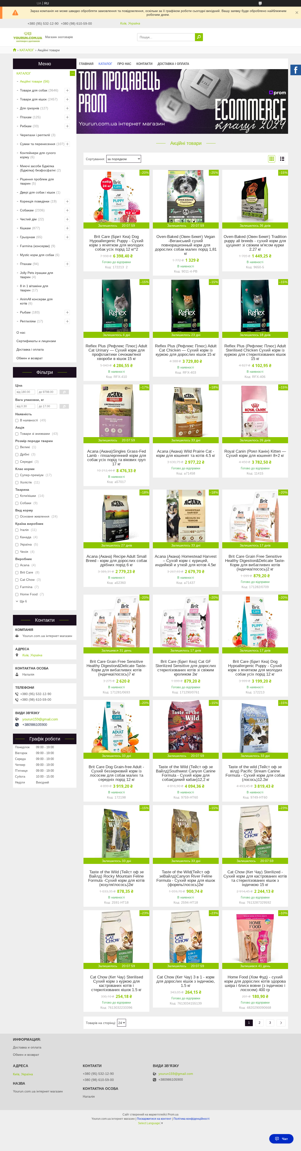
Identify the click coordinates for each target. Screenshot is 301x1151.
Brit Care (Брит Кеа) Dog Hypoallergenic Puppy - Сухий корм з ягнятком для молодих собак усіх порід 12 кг (255, 668)
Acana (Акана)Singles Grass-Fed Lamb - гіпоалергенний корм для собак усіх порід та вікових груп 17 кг (116, 457)
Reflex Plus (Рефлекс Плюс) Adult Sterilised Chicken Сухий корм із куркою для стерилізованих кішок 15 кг (255, 352)
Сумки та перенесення (37, 144)
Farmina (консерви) (35, 246)
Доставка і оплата (173, 64)
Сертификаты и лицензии (36, 341)
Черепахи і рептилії (35, 135)
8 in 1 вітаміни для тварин (34, 288)
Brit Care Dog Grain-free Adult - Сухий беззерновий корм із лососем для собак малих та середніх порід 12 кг (116, 773)
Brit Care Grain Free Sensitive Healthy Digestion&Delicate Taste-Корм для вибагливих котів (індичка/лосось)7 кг (117, 668)
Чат (285, 1139)
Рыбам (25, 312)
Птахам (26, 117)
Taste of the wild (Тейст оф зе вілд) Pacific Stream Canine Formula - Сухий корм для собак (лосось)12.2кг (255, 773)
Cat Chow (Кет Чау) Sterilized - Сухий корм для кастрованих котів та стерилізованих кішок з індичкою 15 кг (255, 878)
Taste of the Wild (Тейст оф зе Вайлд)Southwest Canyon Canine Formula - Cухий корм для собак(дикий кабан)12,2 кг (185, 773)
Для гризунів (29, 108)
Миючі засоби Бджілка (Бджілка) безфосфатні (37, 168)
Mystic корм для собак (37, 255)
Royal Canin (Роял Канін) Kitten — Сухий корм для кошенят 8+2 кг (255, 453)
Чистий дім (28, 219)
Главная (86, 64)
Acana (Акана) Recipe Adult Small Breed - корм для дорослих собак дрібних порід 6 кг (116, 560)
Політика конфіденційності (192, 1118)
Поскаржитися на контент (154, 1118)
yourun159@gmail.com (40, 719)
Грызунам (27, 237)
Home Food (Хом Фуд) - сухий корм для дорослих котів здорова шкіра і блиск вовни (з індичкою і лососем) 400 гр (255, 983)
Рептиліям (28, 321)
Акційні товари (31, 81)
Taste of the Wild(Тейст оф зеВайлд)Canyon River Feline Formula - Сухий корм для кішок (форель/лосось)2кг (185, 878)
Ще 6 (23, 601)
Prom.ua (173, 1114)
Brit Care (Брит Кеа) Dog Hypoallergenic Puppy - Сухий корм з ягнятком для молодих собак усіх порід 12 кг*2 (116, 243)
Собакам (27, 210)
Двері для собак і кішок (37, 192)
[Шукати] (199, 37)
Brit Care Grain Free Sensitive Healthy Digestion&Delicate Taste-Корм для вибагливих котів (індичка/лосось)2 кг (255, 562)
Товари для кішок (33, 99)
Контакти (144, 64)
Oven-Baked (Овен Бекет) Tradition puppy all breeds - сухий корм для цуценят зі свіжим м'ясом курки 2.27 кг (255, 243)
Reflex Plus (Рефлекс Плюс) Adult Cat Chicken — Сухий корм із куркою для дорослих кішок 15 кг (186, 350)
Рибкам (26, 126)
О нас (20, 332)
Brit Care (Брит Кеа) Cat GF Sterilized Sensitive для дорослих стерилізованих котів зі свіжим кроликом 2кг (185, 668)
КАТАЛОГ (27, 50)
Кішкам (25, 228)
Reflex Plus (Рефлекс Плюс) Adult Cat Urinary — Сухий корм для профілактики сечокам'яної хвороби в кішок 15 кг (116, 352)
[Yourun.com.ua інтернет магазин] (27, 37)
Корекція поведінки (34, 201)
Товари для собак (33, 90)
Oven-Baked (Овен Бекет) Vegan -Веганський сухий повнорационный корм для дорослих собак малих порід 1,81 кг (186, 245)
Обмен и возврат (29, 358)
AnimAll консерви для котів (36, 301)
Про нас (124, 64)
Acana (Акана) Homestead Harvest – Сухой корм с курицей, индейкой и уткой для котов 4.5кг (186, 560)
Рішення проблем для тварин (37, 181)
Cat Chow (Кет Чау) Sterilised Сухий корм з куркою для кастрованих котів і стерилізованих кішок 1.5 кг (116, 983)
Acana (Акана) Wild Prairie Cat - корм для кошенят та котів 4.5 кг (185, 453)
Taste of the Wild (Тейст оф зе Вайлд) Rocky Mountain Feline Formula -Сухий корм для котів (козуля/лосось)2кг (116, 878)
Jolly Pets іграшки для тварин (36, 275)
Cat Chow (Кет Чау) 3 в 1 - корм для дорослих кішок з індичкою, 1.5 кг (185, 981)
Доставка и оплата (27, 1047)
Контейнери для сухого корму (38, 155)
